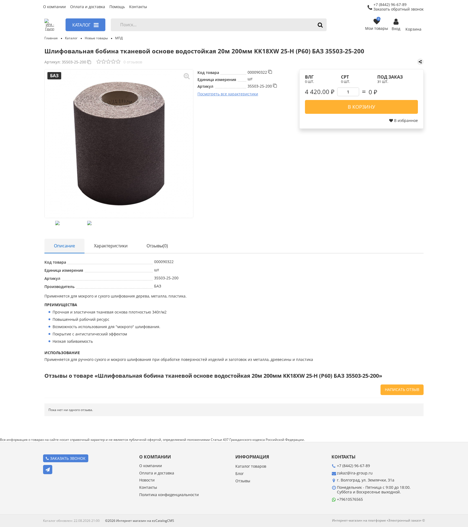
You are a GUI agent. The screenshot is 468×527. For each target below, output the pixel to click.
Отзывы (242, 481)
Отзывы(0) (157, 246)
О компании (54, 7)
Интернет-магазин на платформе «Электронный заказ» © (378, 520)
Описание (64, 246)
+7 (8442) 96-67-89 (353, 465)
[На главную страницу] (49, 25)
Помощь (117, 7)
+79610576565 (350, 499)
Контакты (138, 7)
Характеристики (111, 246)
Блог (239, 473)
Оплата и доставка (87, 7)
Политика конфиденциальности (169, 495)
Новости (147, 480)
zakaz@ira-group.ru (355, 473)
